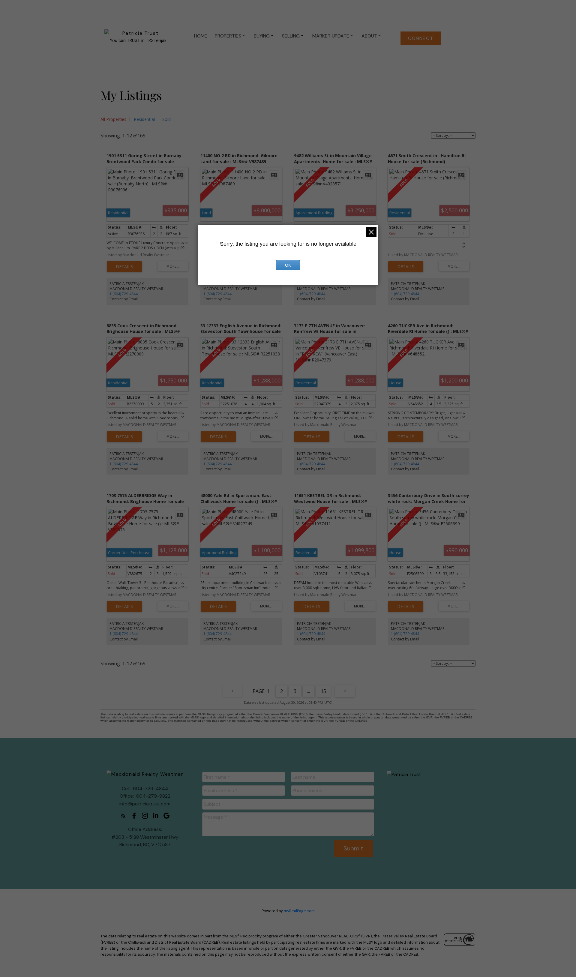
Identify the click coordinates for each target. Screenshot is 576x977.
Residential (144, 119)
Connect (420, 38)
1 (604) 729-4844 (124, 293)
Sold (166, 119)
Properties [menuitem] (228, 36)
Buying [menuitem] (262, 36)
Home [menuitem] (200, 36)
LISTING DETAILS (124, 266)
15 (323, 691)
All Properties (113, 119)
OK (288, 265)
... (308, 691)
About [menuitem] (369, 36)
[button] (420, 38)
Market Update (330, 36)
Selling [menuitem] (291, 36)
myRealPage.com (299, 910)
